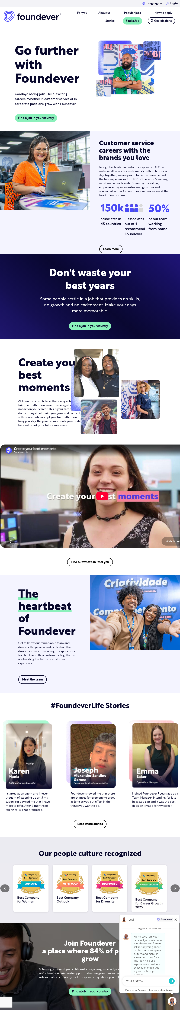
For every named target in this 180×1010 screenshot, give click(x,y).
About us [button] (104, 12)
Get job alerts (163, 20)
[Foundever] (33, 16)
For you (82, 12)
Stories (109, 20)
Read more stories (90, 823)
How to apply (163, 12)
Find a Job (132, 20)
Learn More (111, 249)
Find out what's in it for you (90, 562)
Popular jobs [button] (133, 12)
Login (174, 3)
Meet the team (32, 679)
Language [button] (153, 3)
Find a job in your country (36, 117)
